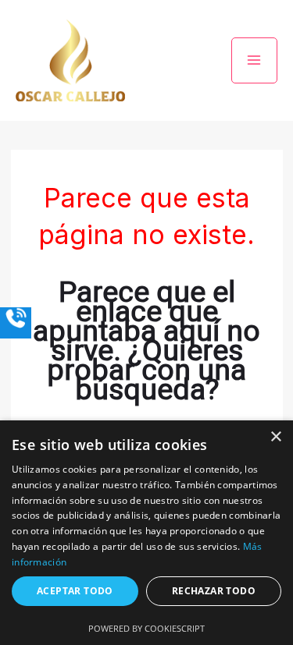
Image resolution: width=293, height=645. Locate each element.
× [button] (275, 437)
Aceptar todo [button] (75, 590)
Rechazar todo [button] (213, 590)
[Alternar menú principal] (254, 60)
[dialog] (146, 532)
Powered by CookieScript (146, 628)
